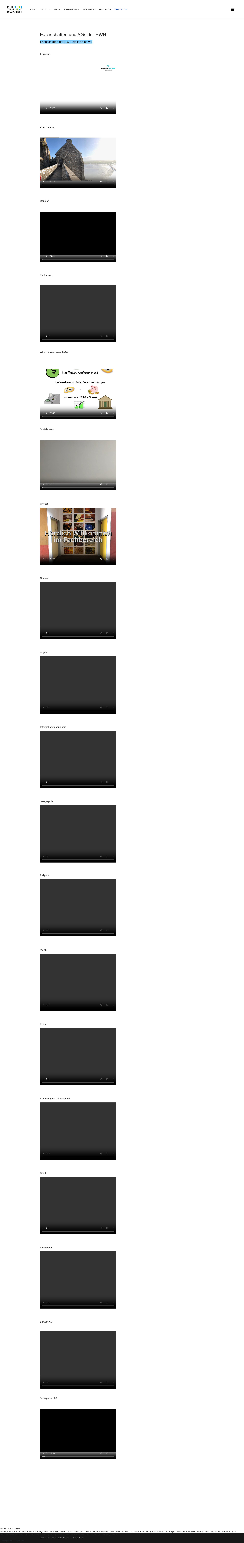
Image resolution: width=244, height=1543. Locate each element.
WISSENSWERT (70, 10)
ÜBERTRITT (120, 10)
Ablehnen (20, 1540)
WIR (56, 10)
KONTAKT (44, 10)
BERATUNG (103, 10)
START (33, 10)
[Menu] (232, 9)
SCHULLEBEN (89, 10)
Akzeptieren (7, 1540)
